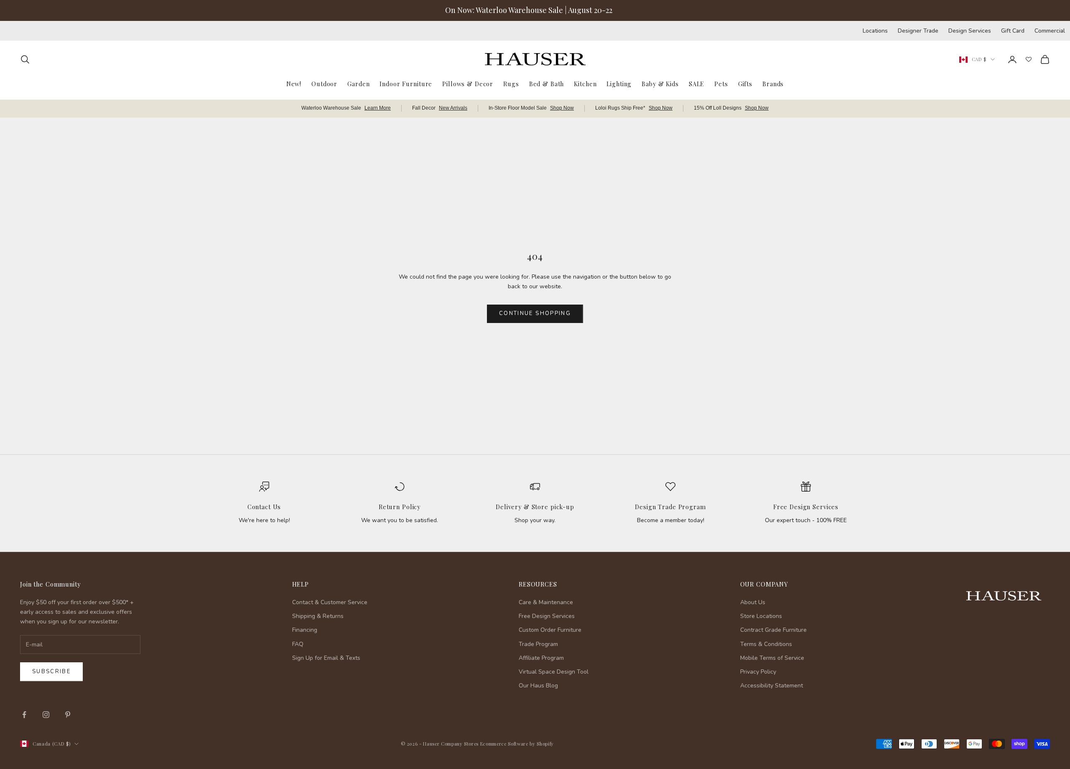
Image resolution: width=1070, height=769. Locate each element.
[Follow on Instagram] (46, 714)
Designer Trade (918, 31)
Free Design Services (805, 506)
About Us (752, 602)
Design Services (969, 31)
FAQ (297, 644)
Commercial (1049, 31)
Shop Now (562, 108)
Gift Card (1012, 31)
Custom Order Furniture (550, 630)
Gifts (745, 83)
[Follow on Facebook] (24, 714)
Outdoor (324, 83)
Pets (721, 83)
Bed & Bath (546, 83)
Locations (875, 31)
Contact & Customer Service (329, 602)
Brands (773, 83)
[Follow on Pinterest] (68, 714)
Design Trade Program (670, 506)
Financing (304, 630)
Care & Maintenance (546, 602)
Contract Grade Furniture (773, 630)
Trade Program (538, 644)
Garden (358, 83)
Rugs (511, 83)
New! (293, 83)
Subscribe (51, 671)
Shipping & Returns (318, 616)
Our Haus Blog (538, 686)
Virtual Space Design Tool (553, 672)
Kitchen (585, 83)
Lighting (619, 83)
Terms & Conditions (766, 644)
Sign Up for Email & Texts (326, 658)
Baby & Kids (660, 83)
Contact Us (264, 506)
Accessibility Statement (771, 686)
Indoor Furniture (406, 83)
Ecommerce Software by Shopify (517, 744)
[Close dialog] (1051, 545)
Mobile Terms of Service (772, 658)
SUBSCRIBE (936, 682)
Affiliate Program (541, 658)
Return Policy (399, 506)
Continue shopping (535, 313)
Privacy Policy (758, 672)
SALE (696, 83)
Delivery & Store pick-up (535, 506)
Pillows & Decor (467, 83)
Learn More (377, 108)
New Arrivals (453, 108)
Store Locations (761, 616)
